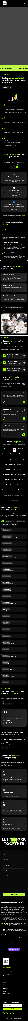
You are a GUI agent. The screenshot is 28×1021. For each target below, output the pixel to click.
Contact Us (7, 87)
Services (5, 982)
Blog (4, 984)
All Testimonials (7, 704)
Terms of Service (7, 993)
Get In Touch (14, 840)
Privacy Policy (6, 998)
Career (4, 995)
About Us (5, 980)
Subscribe (12, 1009)
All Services (13, 167)
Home (4, 978)
